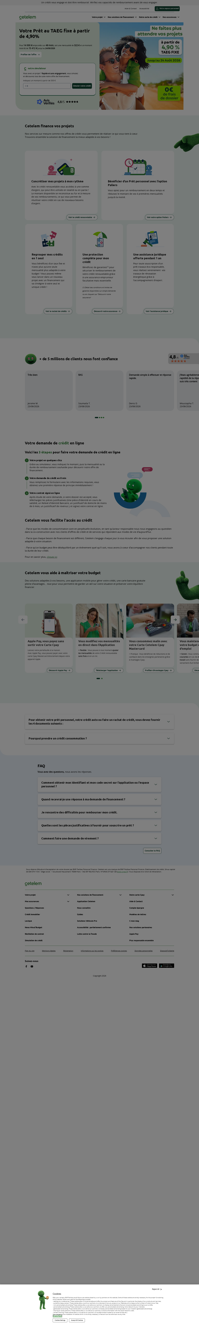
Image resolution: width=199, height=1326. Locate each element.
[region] (99, 1305)
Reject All (155, 1289)
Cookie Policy (57, 1316)
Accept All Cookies (77, 1320)
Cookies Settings (60, 1320)
